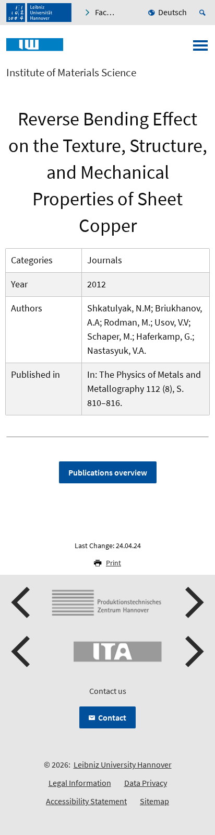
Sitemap (154, 801)
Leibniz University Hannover (123, 764)
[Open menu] (200, 49)
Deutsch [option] (172, 12)
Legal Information (80, 783)
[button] (22, 602)
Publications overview (107, 472)
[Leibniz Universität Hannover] (38, 12)
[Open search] (204, 12)
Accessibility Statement (86, 801)
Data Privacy (145, 783)
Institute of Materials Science (71, 72)
